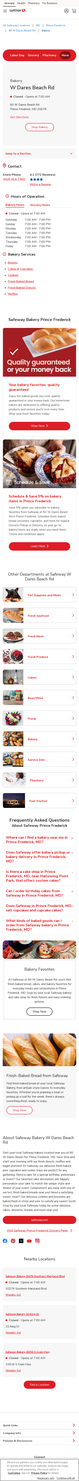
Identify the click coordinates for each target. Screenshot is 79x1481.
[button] (66, 11)
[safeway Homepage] (17, 11)
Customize (14, 1473)
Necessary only (45, 1478)
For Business (49, 3)
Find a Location (42, 1385)
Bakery (44, 739)
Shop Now (50, 426)
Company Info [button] (12, 1433)
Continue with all (66, 1478)
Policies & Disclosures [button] (17, 1441)
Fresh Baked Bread (21, 281)
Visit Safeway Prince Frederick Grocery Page (39, 1231)
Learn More (49, 546)
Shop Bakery (39, 127)
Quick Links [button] (10, 1425)
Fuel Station (45, 801)
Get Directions (19, 117)
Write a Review (40, 184)
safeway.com (53, 1220)
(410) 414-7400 (14, 179)
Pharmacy (34, 3)
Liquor (44, 677)
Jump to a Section (18, 154)
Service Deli (44, 759)
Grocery (9, 3)
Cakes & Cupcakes (20, 269)
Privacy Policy (39, 1473)
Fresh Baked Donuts (22, 288)
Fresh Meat (44, 636)
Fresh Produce (44, 657)
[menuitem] (17, 55)
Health (21, 3)
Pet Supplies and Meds (44, 595)
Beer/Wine (44, 698)
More (65, 55)
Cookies (13, 275)
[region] (39, 1470)
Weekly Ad (13, 1295)
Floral (44, 718)
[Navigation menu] (5, 11)
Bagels (12, 263)
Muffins (13, 294)
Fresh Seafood (44, 615)
